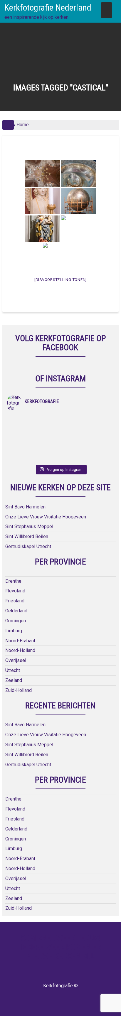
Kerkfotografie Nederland (47, 7)
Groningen (15, 621)
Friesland (14, 601)
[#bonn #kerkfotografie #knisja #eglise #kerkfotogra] (87, 442)
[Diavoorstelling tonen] (60, 279)
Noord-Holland (20, 650)
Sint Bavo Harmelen (25, 507)
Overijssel (15, 660)
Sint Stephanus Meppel (29, 526)
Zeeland (13, 680)
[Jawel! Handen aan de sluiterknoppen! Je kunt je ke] (33, 442)
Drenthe (13, 581)
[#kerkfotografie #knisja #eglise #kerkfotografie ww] (87, 458)
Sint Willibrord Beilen (26, 536)
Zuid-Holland (18, 690)
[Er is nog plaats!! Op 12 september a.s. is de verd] (33, 419)
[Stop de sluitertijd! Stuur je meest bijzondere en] (87, 419)
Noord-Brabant (20, 640)
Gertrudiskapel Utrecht (28, 546)
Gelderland (16, 611)
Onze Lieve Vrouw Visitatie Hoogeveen (45, 517)
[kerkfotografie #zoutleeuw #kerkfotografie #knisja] (33, 427)
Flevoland (15, 591)
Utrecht (12, 670)
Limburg (13, 630)
